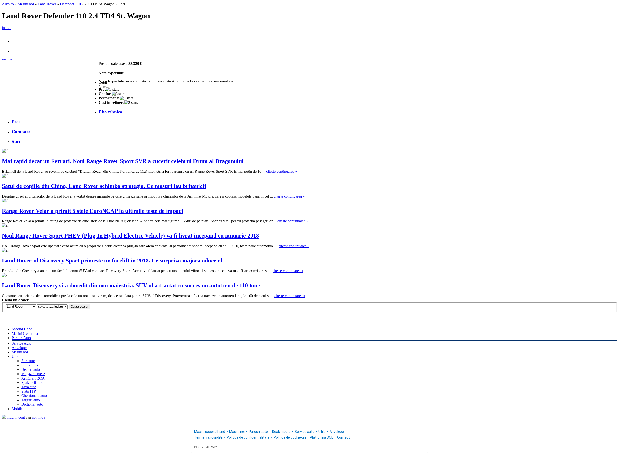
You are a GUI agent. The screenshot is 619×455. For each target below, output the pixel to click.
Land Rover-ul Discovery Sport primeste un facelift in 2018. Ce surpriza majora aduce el (112, 260)
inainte (7, 59)
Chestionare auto (34, 396)
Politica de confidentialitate (248, 437)
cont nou (38, 417)
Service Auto (21, 343)
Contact (343, 437)
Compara (21, 131)
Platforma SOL (321, 437)
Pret (16, 121)
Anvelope (19, 348)
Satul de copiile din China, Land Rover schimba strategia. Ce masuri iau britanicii (104, 186)
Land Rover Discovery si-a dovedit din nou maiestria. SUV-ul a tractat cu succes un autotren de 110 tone (131, 285)
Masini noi (26, 4)
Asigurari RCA (33, 378)
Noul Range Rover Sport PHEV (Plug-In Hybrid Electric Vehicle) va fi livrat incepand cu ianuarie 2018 (130, 235)
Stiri (16, 141)
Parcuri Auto (21, 338)
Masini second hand (209, 431)
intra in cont (16, 417)
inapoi (6, 28)
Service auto (304, 431)
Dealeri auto (30, 369)
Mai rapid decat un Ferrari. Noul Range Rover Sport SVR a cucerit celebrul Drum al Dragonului (122, 161)
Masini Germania (25, 333)
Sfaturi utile (30, 365)
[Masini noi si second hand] (4, 417)
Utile (15, 356)
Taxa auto (28, 387)
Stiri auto (28, 361)
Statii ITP (28, 391)
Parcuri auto (258, 431)
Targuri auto (30, 400)
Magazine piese (33, 374)
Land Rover (47, 4)
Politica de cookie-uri (290, 437)
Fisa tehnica (110, 111)
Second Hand (22, 329)
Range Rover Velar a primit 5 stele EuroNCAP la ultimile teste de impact (92, 211)
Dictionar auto (32, 404)
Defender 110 (70, 4)
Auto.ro (8, 4)
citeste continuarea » (281, 171)
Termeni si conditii (208, 437)
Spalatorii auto (32, 382)
